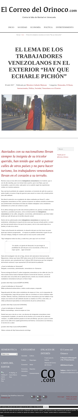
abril (9, 85)
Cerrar (1, 415)
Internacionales (22, 88)
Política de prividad (71, 397)
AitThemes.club (5, 397)
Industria (24, 375)
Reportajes (33, 360)
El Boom (69, 85)
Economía (35, 27)
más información (38, 407)
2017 (12, 85)
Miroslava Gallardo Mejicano (36, 85)
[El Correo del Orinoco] (39, 10)
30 (6, 85)
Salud (31, 364)
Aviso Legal (61, 397)
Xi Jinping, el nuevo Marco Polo (13, 375)
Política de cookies (71, 399)
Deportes (32, 369)
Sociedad (22, 27)
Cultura (32, 355)
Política (48, 27)
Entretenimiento (65, 27)
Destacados (61, 85)
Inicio (11, 27)
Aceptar (46, 407)
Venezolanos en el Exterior (51, 88)
